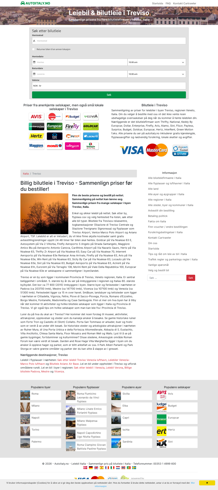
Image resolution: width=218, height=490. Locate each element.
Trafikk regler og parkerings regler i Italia (173, 259)
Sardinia (127, 441)
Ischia (126, 429)
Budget (172, 405)
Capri (126, 417)
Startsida (157, 3)
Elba (125, 405)
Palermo (36, 441)
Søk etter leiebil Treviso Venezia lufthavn (82, 360)
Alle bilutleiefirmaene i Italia (164, 177)
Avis (170, 393)
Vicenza (59, 371)
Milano (36, 405)
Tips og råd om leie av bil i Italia (167, 254)
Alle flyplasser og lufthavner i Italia (169, 183)
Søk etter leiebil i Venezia (89, 367)
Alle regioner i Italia (159, 199)
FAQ (168, 3)
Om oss (152, 243)
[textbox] (109, 40)
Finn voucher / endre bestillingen (168, 226)
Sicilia (126, 393)
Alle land (153, 188)
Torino (35, 429)
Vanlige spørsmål (158, 264)
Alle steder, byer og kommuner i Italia (170, 205)
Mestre (45, 371)
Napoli (35, 417)
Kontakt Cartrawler (184, 3)
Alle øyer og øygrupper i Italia (166, 194)
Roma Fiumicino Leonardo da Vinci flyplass (88, 397)
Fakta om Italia (157, 221)
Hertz (171, 429)
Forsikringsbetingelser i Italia (165, 232)
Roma (35, 393)
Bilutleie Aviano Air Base (64, 363)
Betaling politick (158, 216)
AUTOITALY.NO (37, 3)
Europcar (173, 417)
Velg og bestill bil (158, 270)
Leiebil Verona (114, 367)
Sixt (170, 441)
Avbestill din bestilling (161, 210)
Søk (109, 95)
